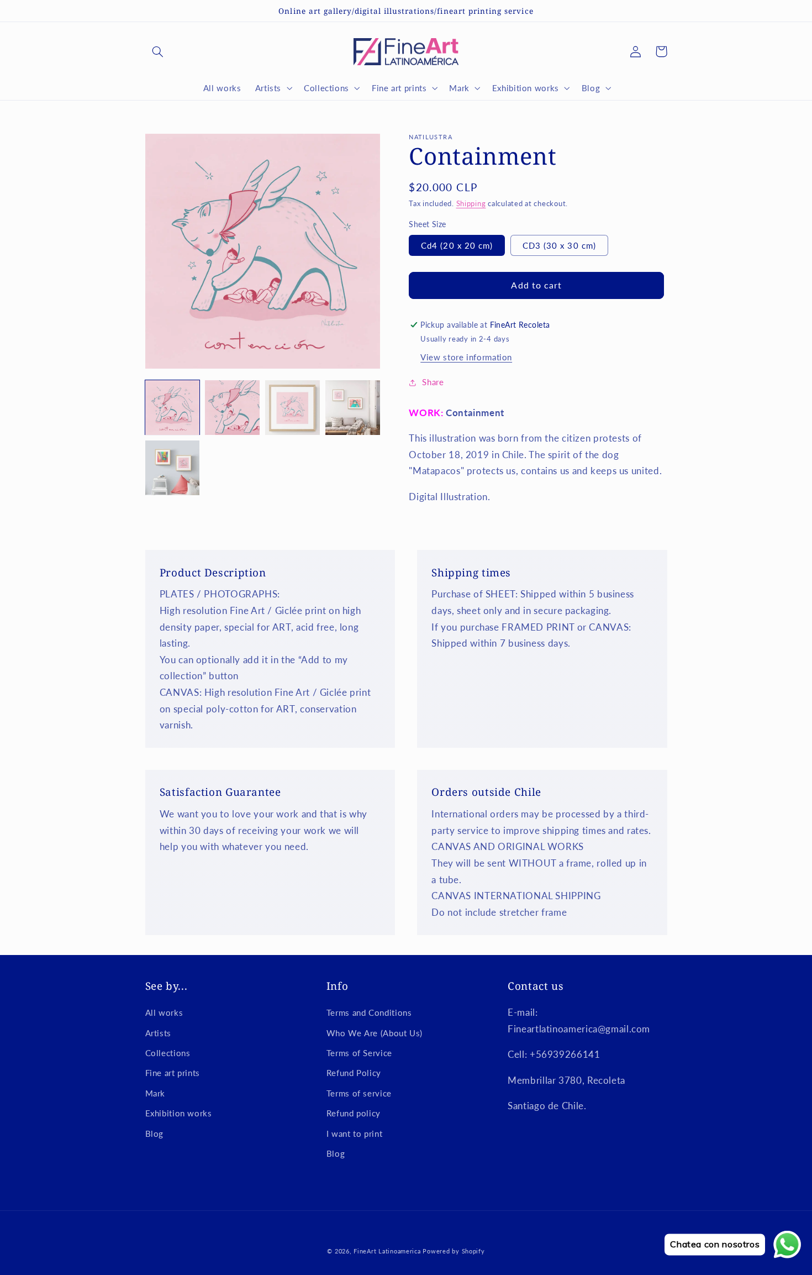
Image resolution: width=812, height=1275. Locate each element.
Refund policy (353, 1113)
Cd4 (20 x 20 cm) (457, 245)
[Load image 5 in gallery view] (172, 467)
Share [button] (433, 382)
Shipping (471, 204)
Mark (155, 1093)
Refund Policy (353, 1073)
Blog (154, 1133)
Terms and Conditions (369, 1012)
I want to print (354, 1133)
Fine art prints (172, 1073)
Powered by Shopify (453, 1251)
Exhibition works (178, 1113)
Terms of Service (359, 1053)
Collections (168, 1053)
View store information (466, 357)
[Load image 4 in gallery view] (352, 407)
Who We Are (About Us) (374, 1033)
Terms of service (359, 1093)
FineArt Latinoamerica (387, 1251)
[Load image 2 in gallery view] (232, 407)
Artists (158, 1033)
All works (164, 1012)
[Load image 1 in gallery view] (172, 407)
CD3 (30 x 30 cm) (559, 245)
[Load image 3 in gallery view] (292, 407)
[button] (158, 51)
